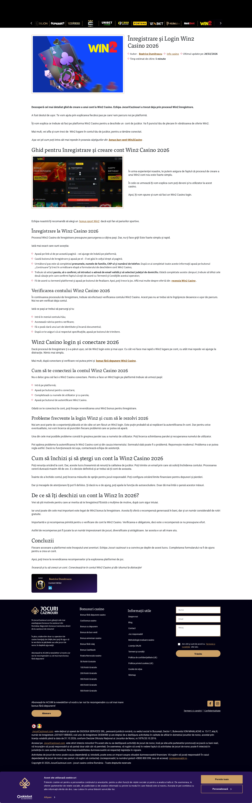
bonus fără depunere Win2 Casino (116, 360)
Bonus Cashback (88, 650)
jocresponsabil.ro (178, 758)
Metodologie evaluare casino (141, 640)
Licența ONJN (134, 646)
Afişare (47, 797)
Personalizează (220, 789)
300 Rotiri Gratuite (88, 679)
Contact (132, 628)
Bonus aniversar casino (90, 638)
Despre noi (133, 616)
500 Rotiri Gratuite (88, 691)
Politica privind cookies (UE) (140, 663)
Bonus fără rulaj (87, 644)
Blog (130, 622)
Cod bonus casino (88, 621)
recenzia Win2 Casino (184, 281)
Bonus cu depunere (89, 626)
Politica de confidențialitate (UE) (142, 657)
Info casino (173, 54)
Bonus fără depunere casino (93, 615)
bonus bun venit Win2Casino (125, 139)
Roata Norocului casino (90, 656)
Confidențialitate (212, 710)
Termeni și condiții (136, 651)
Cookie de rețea (135, 669)
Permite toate (222, 779)
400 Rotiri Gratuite (88, 685)
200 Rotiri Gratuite (88, 673)
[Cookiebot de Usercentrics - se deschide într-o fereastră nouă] (24, 797)
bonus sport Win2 (89, 221)
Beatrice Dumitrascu (150, 54)
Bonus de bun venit (88, 632)
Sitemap (132, 675)
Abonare (46, 713)
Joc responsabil (135, 634)
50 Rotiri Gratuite (88, 661)
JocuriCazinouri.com (42, 731)
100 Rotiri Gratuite (88, 667)
